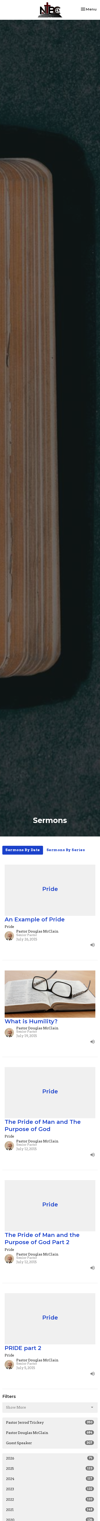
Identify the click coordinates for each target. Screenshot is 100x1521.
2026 (49, 1458)
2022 (49, 1499)
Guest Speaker (49, 1443)
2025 (49, 1469)
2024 (49, 1479)
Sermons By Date (22, 850)
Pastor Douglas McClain (49, 1433)
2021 (49, 1510)
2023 (49, 1489)
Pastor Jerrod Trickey (49, 1422)
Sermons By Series (66, 850)
